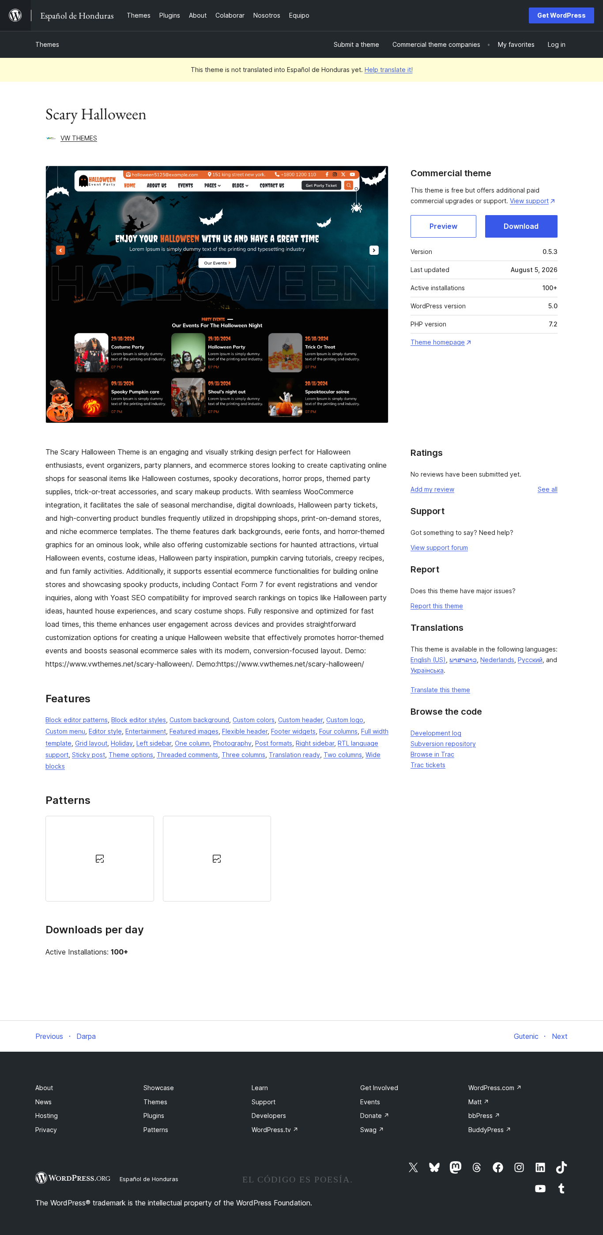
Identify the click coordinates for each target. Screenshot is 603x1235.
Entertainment (145, 731)
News (43, 1102)
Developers (269, 1115)
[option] (99, 859)
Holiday (122, 743)
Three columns (243, 754)
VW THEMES (78, 138)
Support (263, 1102)
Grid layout (91, 743)
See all (548, 489)
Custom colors (254, 720)
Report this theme (437, 606)
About (44, 1087)
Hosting (46, 1115)
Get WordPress (561, 15)
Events (370, 1102)
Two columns (343, 754)
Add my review (432, 489)
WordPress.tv (275, 1129)
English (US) (428, 659)
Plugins (153, 1115)
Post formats (273, 743)
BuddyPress (489, 1129)
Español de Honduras (149, 1178)
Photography (232, 743)
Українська (427, 670)
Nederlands (497, 659)
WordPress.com (495, 1087)
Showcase (158, 1087)
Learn (260, 1087)
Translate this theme (440, 689)
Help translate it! (389, 69)
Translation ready (294, 754)
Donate (374, 1115)
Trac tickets (428, 765)
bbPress (484, 1115)
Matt (478, 1102)
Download (521, 226)
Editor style (105, 731)
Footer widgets (293, 731)
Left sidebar (153, 743)
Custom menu (65, 731)
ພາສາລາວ (463, 659)
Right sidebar (315, 743)
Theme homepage (438, 342)
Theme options (131, 754)
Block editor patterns (76, 720)
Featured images (194, 731)
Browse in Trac (432, 754)
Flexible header (245, 731)
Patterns (155, 1129)
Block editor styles (138, 720)
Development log (436, 733)
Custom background (199, 720)
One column (192, 743)
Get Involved (379, 1087)
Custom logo (344, 720)
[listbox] (216, 859)
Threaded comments (187, 754)
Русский (530, 659)
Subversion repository (443, 743)
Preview (443, 226)
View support (529, 201)
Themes (47, 44)
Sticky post (88, 754)
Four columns (338, 731)
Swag (372, 1129)
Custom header (300, 720)
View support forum (439, 547)
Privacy (46, 1129)
